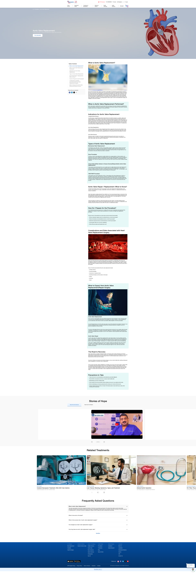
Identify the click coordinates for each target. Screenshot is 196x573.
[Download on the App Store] (70, 561)
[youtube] (128, 561)
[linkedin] (123, 561)
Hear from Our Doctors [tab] (74, 404)
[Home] (72, 2)
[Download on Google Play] (77, 561)
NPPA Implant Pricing (71, 565)
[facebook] (120, 561)
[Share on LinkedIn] (72, 93)
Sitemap (98, 565)
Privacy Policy (80, 565)
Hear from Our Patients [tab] (88, 404)
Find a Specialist (37, 35)
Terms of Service (87, 565)
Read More (61, 470)
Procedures (37, 9)
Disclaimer (94, 565)
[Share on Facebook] (69, 93)
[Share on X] (74, 93)
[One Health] (127, 6)
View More (98, 533)
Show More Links (97, 569)
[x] (125, 561)
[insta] (118, 561)
